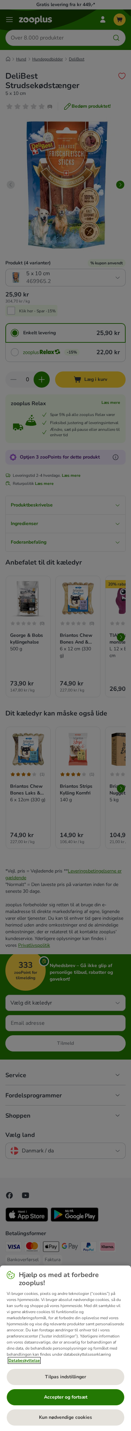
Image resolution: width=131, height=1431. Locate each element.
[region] (65, 1348)
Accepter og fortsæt (65, 1397)
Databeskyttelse (24, 1360)
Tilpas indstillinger (65, 1377)
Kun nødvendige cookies (65, 1417)
